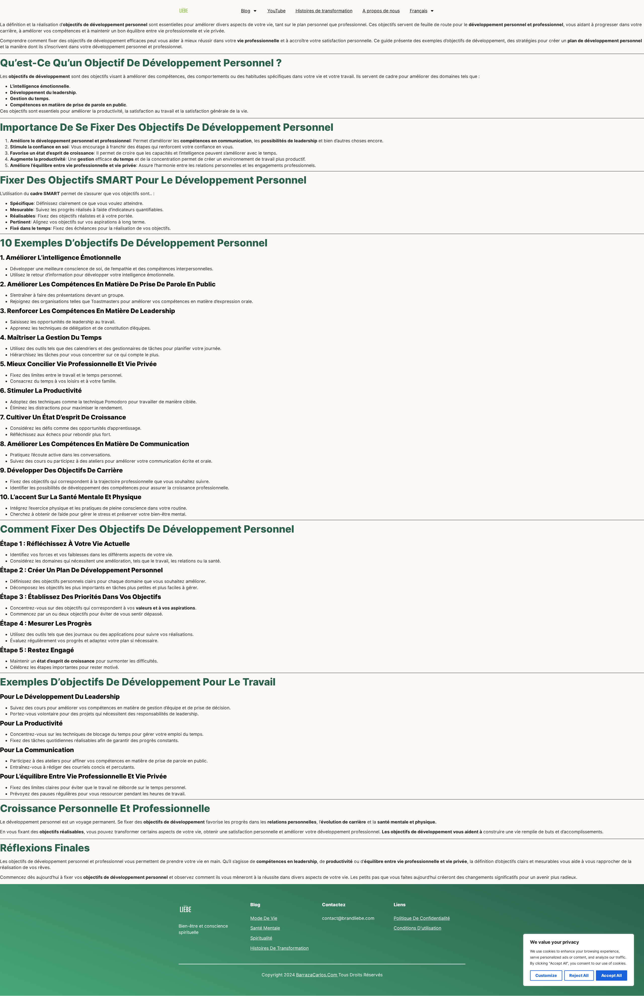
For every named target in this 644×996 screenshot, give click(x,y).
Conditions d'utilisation (417, 928)
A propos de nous (381, 10)
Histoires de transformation (324, 10)
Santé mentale (265, 928)
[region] (578, 960)
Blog (245, 10)
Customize (546, 975)
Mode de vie (263, 918)
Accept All (611, 975)
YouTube (276, 10)
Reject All (579, 975)
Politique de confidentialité (422, 918)
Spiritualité (261, 938)
